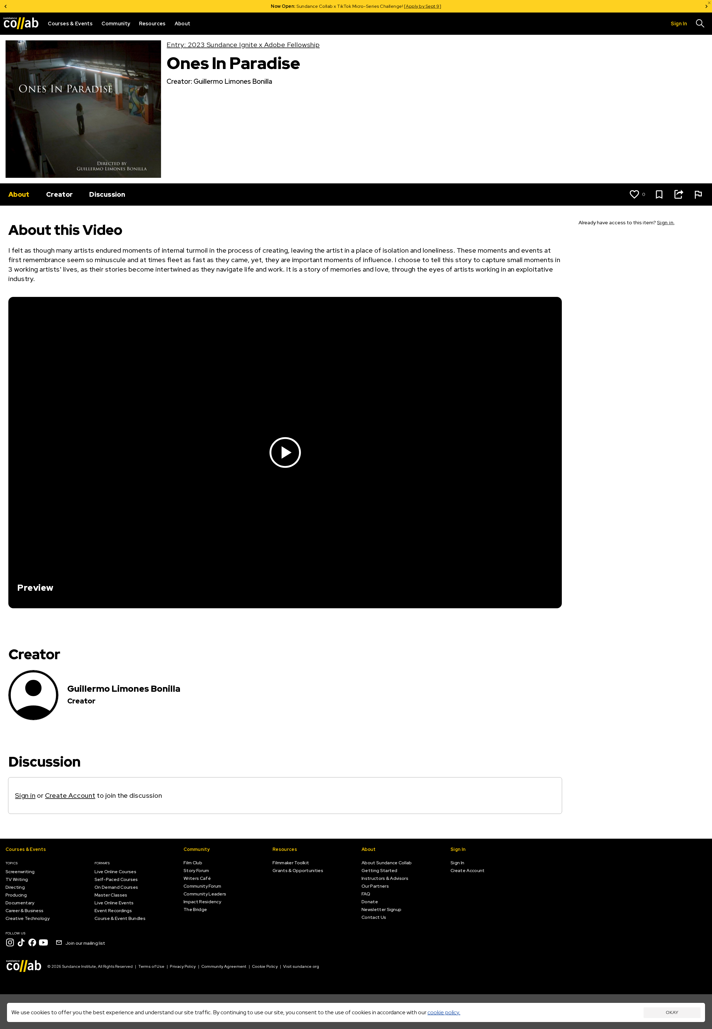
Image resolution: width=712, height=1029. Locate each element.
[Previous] (5, 6)
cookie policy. (443, 1012)
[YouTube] (43, 942)
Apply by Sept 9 (422, 6)
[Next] (706, 6)
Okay (672, 1012)
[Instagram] (10, 942)
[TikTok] (21, 942)
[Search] (700, 24)
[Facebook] (32, 942)
